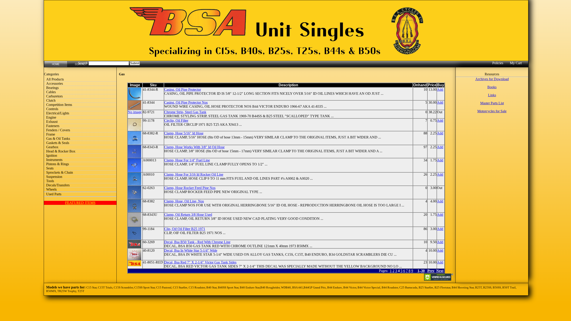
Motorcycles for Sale (492, 111)
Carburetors (54, 96)
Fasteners (52, 126)
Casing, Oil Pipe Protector (182, 89)
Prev (430, 271)
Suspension (54, 177)
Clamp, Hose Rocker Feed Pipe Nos (189, 188)
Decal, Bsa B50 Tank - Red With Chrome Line (197, 242)
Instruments (54, 160)
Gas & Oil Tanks (58, 138)
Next (439, 271)
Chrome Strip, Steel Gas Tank (185, 112)
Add (440, 89)
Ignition (51, 155)
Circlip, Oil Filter (176, 120)
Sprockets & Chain (59, 172)
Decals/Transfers (58, 185)
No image (135, 112)
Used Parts (53, 194)
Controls (52, 109)
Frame (50, 134)
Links (492, 95)
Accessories (54, 83)
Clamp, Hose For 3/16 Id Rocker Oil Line (193, 174)
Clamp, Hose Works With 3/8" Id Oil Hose (194, 147)
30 (423, 271)
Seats (50, 168)
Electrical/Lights (57, 113)
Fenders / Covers (58, 130)
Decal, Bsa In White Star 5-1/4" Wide (190, 250)
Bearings (52, 88)
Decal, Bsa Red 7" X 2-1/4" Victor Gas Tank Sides (200, 262)
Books (492, 87)
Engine (51, 117)
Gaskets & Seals (57, 143)
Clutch (51, 100)
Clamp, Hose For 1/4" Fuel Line (187, 160)
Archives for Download (492, 79)
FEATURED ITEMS (80, 203)
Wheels (51, 189)
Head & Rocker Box (60, 151)
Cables (51, 92)
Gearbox (52, 147)
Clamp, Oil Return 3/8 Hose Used (188, 214)
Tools (50, 181)
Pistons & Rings (57, 164)
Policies (497, 63)
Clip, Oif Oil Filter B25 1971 (184, 229)
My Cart (516, 63)
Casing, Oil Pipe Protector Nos (186, 102)
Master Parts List (492, 103)
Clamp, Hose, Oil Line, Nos (184, 201)
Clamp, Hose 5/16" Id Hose (183, 133)
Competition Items (59, 105)
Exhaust (52, 121)
